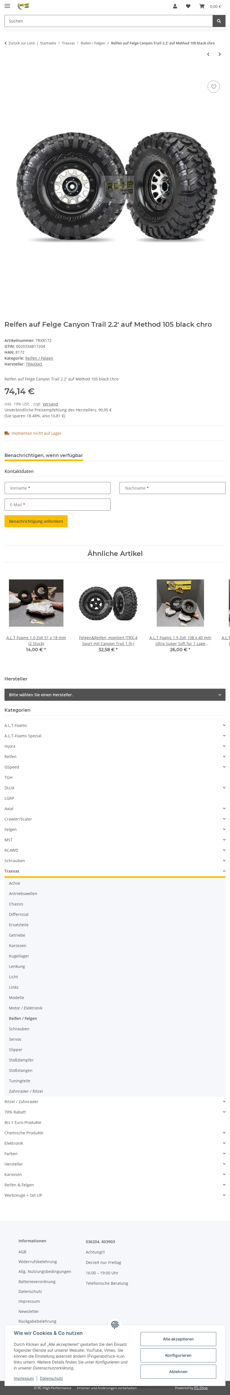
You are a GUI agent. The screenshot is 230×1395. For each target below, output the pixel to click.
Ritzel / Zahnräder (21, 1101)
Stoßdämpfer (21, 1060)
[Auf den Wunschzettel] (214, 86)
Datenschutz (51, 1378)
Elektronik (13, 1143)
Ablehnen (178, 1371)
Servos (15, 1039)
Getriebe (17, 935)
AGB (22, 1251)
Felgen (10, 829)
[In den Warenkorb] (8, 73)
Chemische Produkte (23, 1132)
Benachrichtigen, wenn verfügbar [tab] (43, 455)
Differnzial (19, 914)
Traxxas (11, 871)
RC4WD (11, 850)
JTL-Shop (201, 1387)
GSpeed (11, 767)
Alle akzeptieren (178, 1339)
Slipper (15, 1049)
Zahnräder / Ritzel (26, 1091)
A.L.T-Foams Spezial (23, 735)
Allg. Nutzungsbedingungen (45, 1271)
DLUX (9, 787)
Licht (13, 976)
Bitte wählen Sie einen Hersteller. (41, 694)
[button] (175, 6)
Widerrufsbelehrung (38, 1261)
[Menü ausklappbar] (7, 3)
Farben (11, 1153)
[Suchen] (219, 21)
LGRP (9, 798)
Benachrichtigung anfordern (36, 521)
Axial (8, 808)
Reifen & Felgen (19, 1184)
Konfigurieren (178, 1355)
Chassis (16, 904)
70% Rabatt (15, 1112)
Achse (14, 883)
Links (14, 987)
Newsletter (29, 1311)
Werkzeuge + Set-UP (23, 1195)
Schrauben (14, 860)
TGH (8, 777)
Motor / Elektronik (25, 1008)
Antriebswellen (23, 893)
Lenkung (17, 966)
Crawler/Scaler (18, 819)
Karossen (17, 945)
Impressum (24, 1378)
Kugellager (19, 956)
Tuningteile (19, 1080)
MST (8, 839)
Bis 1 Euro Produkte (22, 1122)
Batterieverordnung (37, 1281)
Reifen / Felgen (39, 358)
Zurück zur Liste (21, 43)
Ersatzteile (19, 924)
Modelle (16, 997)
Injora (9, 746)
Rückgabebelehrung (37, 1321)
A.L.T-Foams (15, 725)
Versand (50, 404)
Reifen (10, 756)
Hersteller (13, 1164)
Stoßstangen (21, 1070)
